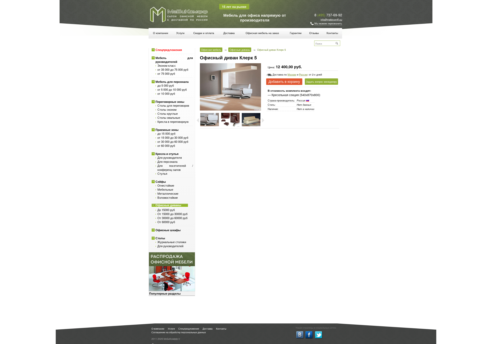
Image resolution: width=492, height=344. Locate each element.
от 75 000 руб (166, 73)
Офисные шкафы (168, 230)
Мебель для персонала (172, 82)
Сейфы (160, 181)
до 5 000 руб (165, 85)
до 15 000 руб (166, 133)
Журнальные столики (171, 242)
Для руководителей (170, 246)
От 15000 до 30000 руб (172, 214)
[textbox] (325, 43)
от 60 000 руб (166, 146)
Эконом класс (166, 65)
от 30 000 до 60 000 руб (172, 142)
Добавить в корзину (284, 82)
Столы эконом (166, 109)
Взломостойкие (167, 197)
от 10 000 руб (166, 93)
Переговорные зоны (169, 102)
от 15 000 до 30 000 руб (172, 137)
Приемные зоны (167, 130)
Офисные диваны (168, 205)
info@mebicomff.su (331, 19)
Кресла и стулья (167, 154)
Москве (292, 74)
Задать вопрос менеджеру (321, 81)
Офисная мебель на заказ (262, 33)
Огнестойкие (165, 185)
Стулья (162, 173)
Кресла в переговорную (173, 122)
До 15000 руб (166, 210)
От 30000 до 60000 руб (172, 218)
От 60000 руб (166, 222)
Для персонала (167, 162)
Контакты (332, 33)
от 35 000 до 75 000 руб (172, 69)
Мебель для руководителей (174, 60)
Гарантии (296, 33)
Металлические (167, 193)
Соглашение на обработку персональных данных (178, 332)
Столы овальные (168, 117)
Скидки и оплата (203, 33)
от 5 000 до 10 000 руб (172, 89)
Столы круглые (167, 113)
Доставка (229, 33)
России (303, 74)
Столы (160, 238)
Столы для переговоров (173, 105)
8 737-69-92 (328, 14)
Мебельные (165, 189)
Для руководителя (169, 157)
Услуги (180, 33)
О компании (160, 33)
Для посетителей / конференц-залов (175, 168)
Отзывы (314, 33)
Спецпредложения (168, 50)
